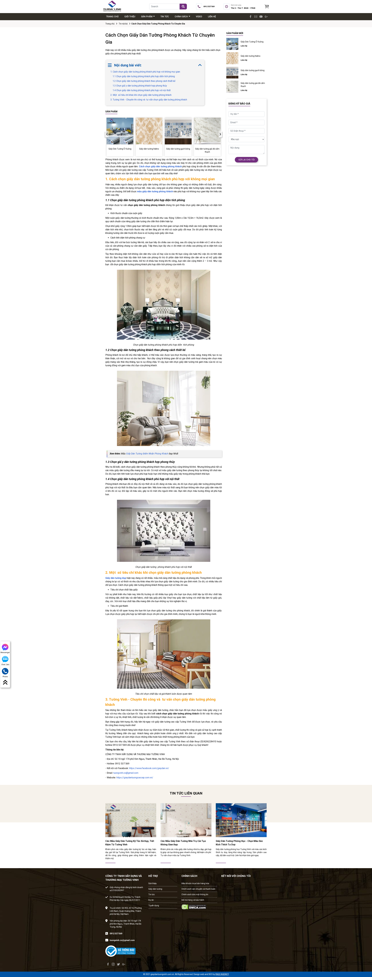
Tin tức (151, 894)
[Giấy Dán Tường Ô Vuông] (120, 131)
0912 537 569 (116, 933)
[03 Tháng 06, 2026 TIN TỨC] (130, 820)
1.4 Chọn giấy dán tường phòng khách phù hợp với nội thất (142, 90)
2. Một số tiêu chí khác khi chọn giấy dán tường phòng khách (140, 95)
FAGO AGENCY (222, 974)
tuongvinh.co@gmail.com (125, 773)
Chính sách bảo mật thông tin (194, 894)
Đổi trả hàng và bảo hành (192, 900)
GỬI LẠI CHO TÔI (246, 159)
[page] (250, 16)
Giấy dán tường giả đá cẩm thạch (253, 84)
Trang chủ (110, 24)
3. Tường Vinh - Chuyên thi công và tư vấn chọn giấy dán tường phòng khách (148, 99)
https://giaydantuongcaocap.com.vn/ (134, 777)
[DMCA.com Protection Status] (193, 906)
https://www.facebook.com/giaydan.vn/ (149, 768)
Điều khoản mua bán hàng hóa (195, 883)
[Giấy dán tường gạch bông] (178, 131)
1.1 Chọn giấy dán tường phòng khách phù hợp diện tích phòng (144, 76)
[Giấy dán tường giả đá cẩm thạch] (207, 131)
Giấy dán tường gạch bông (252, 70)
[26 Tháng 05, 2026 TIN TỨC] (241, 820)
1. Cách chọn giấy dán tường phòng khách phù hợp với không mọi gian (145, 71)
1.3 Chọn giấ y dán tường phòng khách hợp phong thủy (140, 85)
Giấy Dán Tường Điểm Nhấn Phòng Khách (147, 453)
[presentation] (107, 134)
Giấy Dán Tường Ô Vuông (252, 42)
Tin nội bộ (123, 24)
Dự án (151, 900)
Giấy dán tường (155, 889)
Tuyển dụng (153, 905)
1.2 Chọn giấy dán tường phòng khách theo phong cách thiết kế (144, 81)
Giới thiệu (152, 883)
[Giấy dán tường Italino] (149, 131)
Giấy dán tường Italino (250, 56)
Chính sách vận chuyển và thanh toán (198, 889)
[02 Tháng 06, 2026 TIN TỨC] (186, 820)
